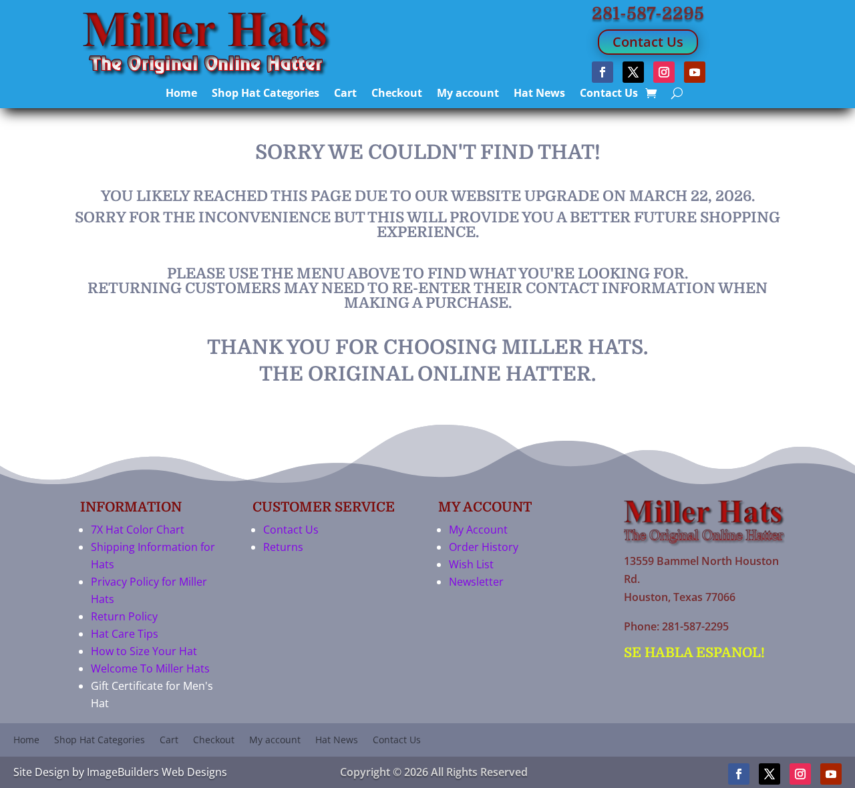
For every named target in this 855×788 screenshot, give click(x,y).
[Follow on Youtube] (694, 72)
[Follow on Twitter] (633, 72)
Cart (345, 94)
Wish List (471, 564)
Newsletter (476, 581)
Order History (483, 547)
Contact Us (648, 42)
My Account (478, 529)
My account (468, 94)
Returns (283, 547)
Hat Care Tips (124, 633)
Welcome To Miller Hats (150, 668)
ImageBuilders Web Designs (157, 772)
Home (181, 94)
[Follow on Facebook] (602, 72)
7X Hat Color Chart (137, 529)
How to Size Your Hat (144, 651)
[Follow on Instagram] (664, 72)
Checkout (396, 94)
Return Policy (124, 616)
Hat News (539, 94)
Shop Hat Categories (265, 94)
